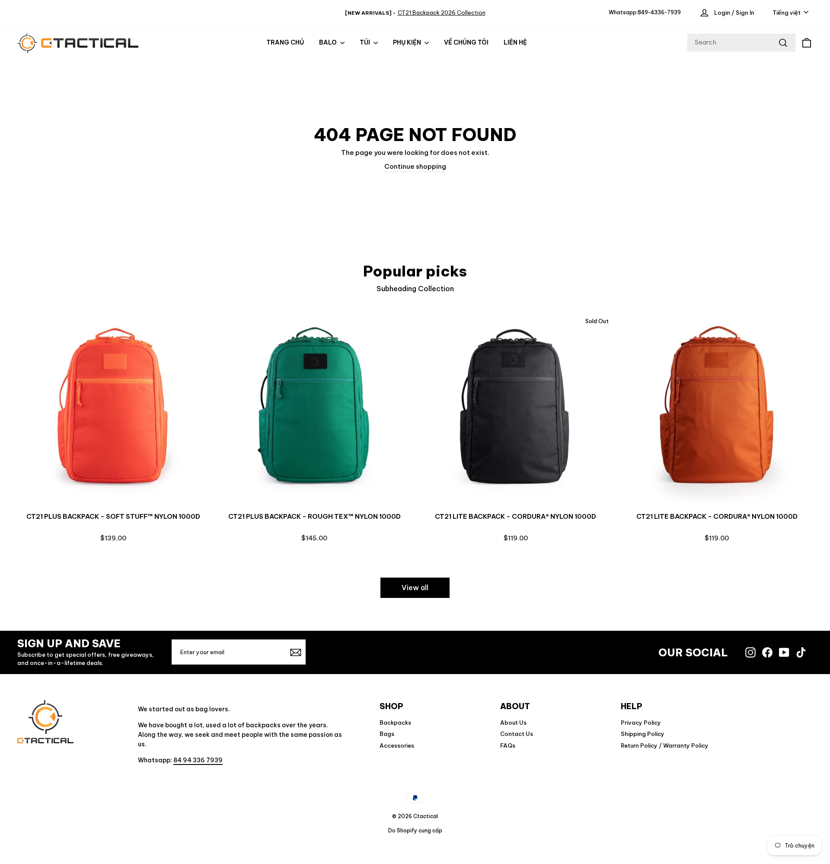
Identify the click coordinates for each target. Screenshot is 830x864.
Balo (328, 42)
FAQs (507, 745)
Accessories (397, 745)
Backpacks (395, 722)
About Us (513, 722)
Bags (387, 733)
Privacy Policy (641, 722)
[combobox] (741, 42)
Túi (365, 42)
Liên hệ (515, 42)
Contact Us (516, 733)
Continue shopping (415, 166)
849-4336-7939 (659, 12)
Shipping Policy (642, 733)
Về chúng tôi (466, 42)
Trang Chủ (285, 42)
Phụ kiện (407, 42)
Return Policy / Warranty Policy (665, 745)
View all (415, 587)
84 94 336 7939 (198, 760)
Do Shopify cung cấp (415, 830)
